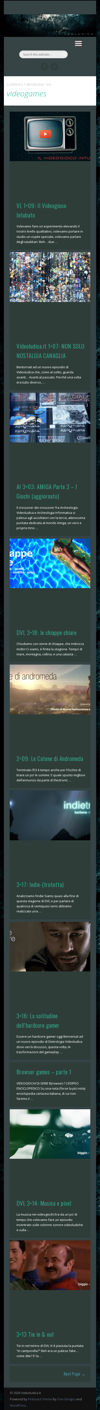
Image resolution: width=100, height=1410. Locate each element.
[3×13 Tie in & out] (50, 1265)
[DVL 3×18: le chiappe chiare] (50, 563)
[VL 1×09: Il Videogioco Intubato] (50, 136)
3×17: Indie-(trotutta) (40, 884)
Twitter (54, 66)
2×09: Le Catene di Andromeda (50, 758)
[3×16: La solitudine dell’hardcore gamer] (50, 947)
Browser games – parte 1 (44, 1071)
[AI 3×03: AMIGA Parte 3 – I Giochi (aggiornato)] (50, 417)
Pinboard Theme (40, 1399)
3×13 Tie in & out (35, 1334)
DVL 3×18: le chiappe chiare (47, 632)
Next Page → (74, 1374)
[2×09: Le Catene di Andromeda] (50, 689)
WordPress (18, 1405)
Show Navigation (78, 43)
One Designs (66, 1399)
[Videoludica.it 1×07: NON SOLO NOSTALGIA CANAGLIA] (50, 277)
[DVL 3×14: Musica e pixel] (50, 1134)
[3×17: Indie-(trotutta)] (50, 815)
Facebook (44, 66)
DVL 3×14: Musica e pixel (44, 1203)
